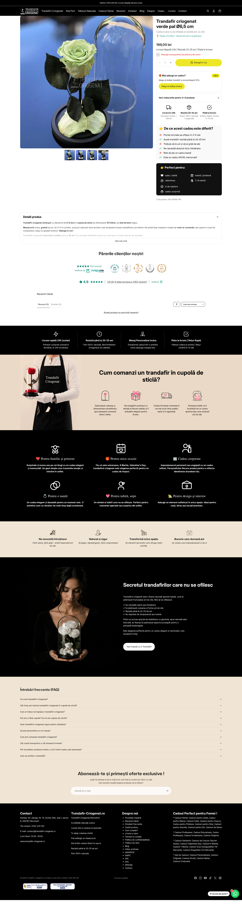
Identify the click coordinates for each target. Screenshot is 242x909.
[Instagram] (200, 878)
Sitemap (129, 865)
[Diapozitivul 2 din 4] (81, 155)
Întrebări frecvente (133, 824)
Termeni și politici (121, 878)
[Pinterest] (220, 878)
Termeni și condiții (133, 836)
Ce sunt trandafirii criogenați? (34, 699)
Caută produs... (132, 827)
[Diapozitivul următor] (150, 82)
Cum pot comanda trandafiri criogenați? (38, 737)
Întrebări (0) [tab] (56, 304)
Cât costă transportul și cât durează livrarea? (41, 743)
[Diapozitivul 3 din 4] (92, 155)
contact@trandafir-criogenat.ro (41, 831)
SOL (127, 861)
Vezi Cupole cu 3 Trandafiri (139, 646)
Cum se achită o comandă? (32, 756)
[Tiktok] (210, 878)
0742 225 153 (112, 3)
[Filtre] (176, 304)
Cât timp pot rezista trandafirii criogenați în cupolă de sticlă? (48, 705)
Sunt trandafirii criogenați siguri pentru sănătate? (43, 724)
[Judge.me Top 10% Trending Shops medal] (161, 268)
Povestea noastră (133, 818)
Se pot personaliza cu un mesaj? (35, 730)
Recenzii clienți (132, 821)
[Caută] (208, 11)
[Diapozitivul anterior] (23, 82)
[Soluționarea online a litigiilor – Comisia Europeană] (62, 886)
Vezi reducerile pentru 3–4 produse (177, 97)
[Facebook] (195, 878)
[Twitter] (215, 878)
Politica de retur (132, 843)
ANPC (128, 855)
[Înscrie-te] (167, 791)
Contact (128, 868)
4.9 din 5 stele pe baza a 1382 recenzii (127, 281)
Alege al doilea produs (171, 86)
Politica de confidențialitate (137, 840)
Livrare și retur (131, 833)
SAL (127, 858)
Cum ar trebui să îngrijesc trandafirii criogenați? (42, 712)
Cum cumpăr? (131, 830)
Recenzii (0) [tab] (43, 304)
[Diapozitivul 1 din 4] (70, 155)
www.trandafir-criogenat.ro (32, 841)
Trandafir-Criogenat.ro (36, 878)
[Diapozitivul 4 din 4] (103, 155)
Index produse (131, 849)
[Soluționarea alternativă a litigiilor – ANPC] (35, 886)
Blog (127, 846)
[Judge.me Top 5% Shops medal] (150, 268)
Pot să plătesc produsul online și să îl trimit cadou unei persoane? (51, 749)
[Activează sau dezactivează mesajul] (158, 54)
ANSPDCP (130, 852)
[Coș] (220, 11)
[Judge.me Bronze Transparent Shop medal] (138, 268)
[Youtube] (205, 878)
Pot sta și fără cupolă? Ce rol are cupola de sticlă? (43, 718)
